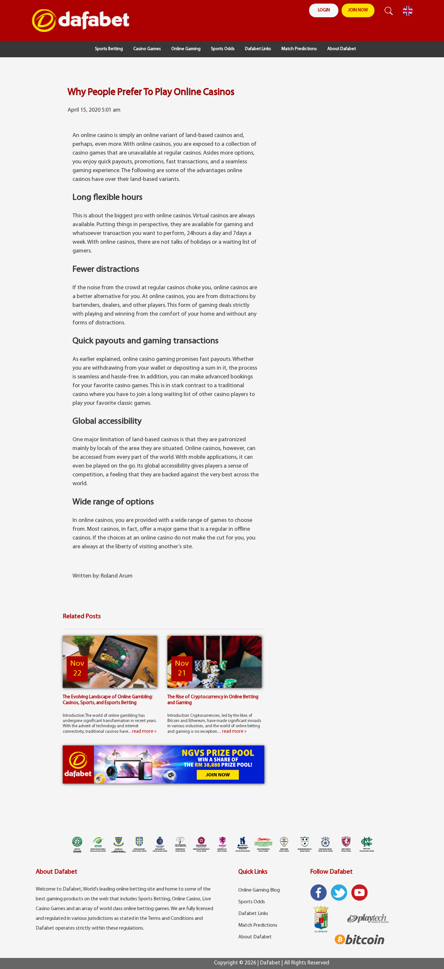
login (324, 10)
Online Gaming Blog (259, 890)
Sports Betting (109, 49)
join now (358, 10)
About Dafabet (341, 49)
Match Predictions (299, 49)
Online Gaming (186, 49)
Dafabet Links (258, 49)
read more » (144, 731)
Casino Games (147, 49)
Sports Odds (223, 49)
